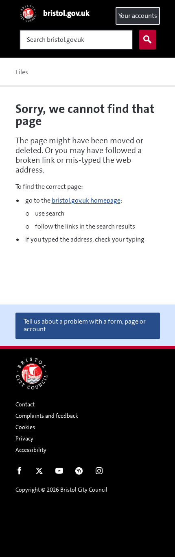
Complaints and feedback (46, 415)
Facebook (19, 472)
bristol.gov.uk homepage (86, 200)
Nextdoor (79, 472)
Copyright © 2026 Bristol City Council (61, 489)
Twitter (39, 472)
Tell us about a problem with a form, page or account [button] (85, 325)
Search (147, 40)
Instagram (99, 472)
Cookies (25, 427)
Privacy (24, 438)
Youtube (59, 472)
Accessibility (30, 449)
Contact (25, 404)
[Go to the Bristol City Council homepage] (31, 373)
